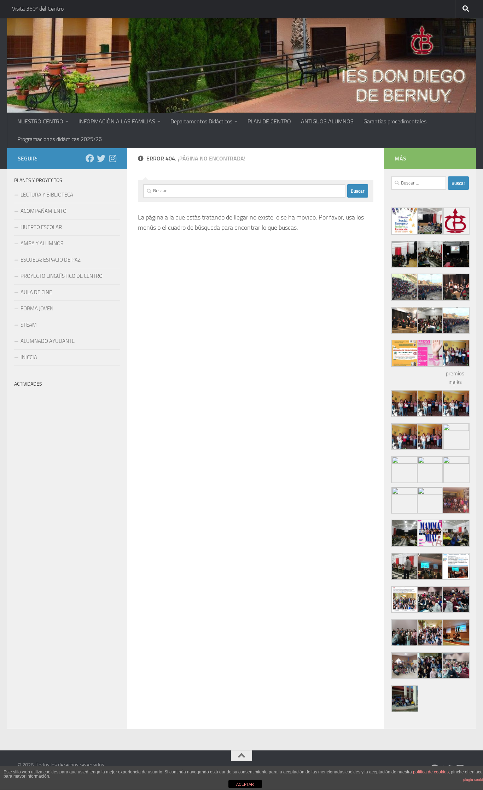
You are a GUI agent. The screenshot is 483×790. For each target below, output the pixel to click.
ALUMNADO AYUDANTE (48, 341)
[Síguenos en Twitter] (101, 158)
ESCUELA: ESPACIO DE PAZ (51, 260)
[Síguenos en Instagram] (112, 158)
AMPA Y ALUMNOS (42, 243)
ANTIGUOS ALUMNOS (327, 121)
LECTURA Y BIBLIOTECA (47, 195)
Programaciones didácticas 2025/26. (60, 139)
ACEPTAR (245, 784)
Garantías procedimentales (394, 121)
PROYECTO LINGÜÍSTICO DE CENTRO (62, 276)
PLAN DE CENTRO (269, 121)
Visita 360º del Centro (38, 8)
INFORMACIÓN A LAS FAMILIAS (116, 121)
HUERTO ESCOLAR (41, 227)
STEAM (29, 325)
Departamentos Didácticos (201, 121)
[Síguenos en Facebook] (90, 158)
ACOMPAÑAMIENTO (43, 211)
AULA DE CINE (36, 292)
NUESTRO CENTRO (40, 121)
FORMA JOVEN (37, 308)
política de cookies (431, 771)
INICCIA (29, 357)
